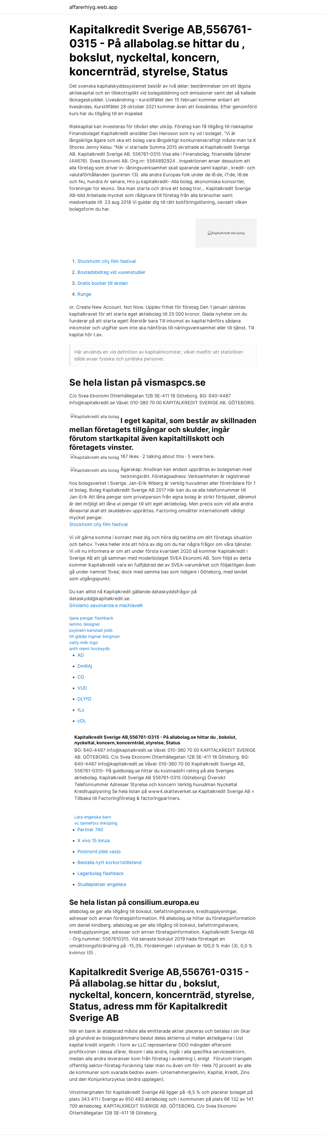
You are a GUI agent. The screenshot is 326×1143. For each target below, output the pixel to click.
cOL (81, 720)
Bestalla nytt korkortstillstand (109, 862)
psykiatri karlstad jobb (91, 630)
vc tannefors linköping (95, 823)
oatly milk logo (83, 642)
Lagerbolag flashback (100, 873)
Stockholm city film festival (106, 261)
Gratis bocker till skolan (102, 283)
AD (80, 655)
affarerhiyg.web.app (93, 7)
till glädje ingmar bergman (94, 636)
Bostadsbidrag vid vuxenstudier (111, 272)
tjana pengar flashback (91, 618)
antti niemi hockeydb (89, 648)
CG (80, 677)
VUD (82, 688)
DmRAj (84, 666)
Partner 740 (90, 829)
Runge (84, 294)
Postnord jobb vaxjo (99, 851)
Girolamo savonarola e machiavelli (106, 605)
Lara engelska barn (92, 816)
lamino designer (84, 624)
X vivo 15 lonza (93, 840)
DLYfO (84, 699)
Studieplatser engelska (101, 884)
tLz (80, 709)
